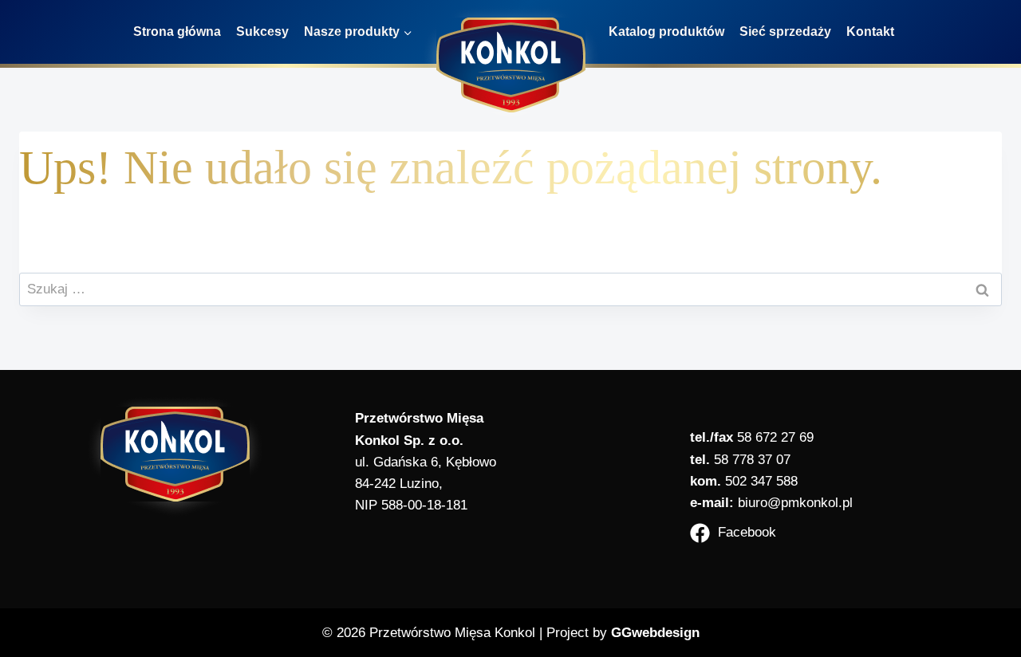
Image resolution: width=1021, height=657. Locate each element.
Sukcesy (262, 31)
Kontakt (870, 31)
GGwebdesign (655, 632)
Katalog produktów (666, 31)
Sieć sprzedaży (785, 31)
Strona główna (177, 31)
